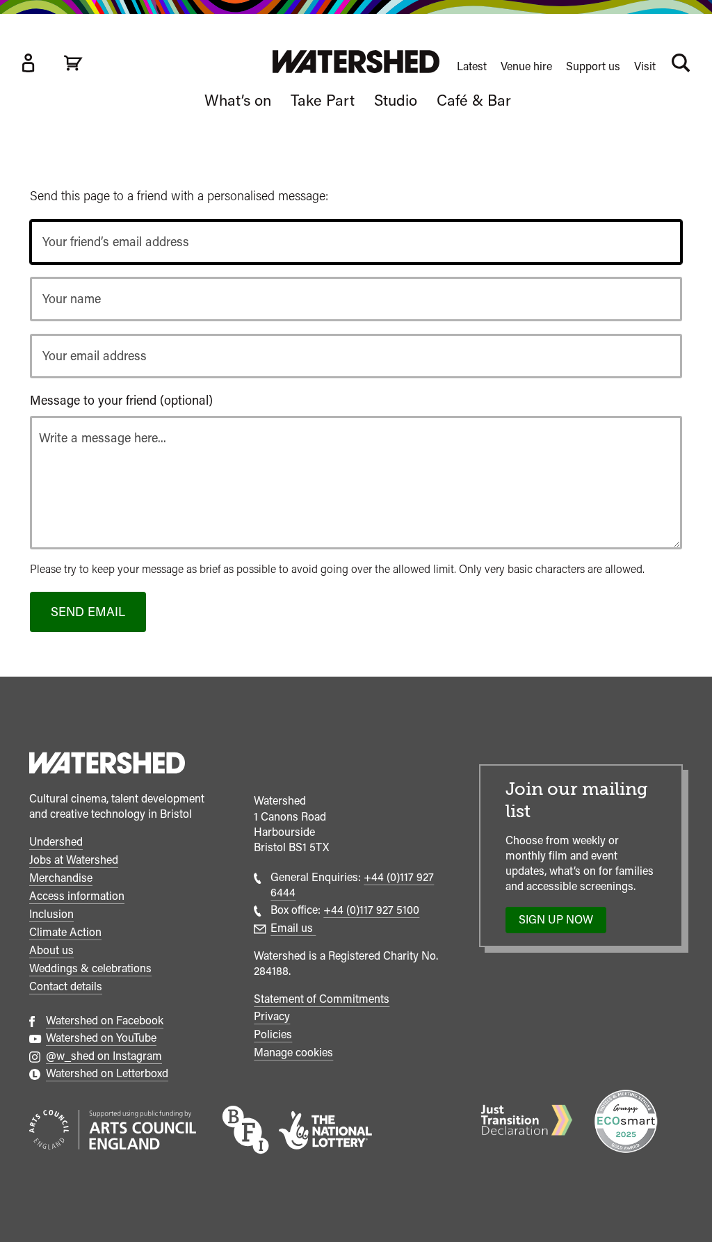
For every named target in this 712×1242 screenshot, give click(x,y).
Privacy (272, 1016)
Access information (76, 896)
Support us (593, 66)
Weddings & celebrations (90, 968)
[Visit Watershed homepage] (356, 61)
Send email (88, 611)
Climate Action (65, 932)
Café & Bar (474, 100)
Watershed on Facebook (104, 1020)
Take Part (323, 100)
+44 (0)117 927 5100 (371, 910)
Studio (395, 100)
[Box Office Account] (28, 63)
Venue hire (526, 66)
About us (51, 950)
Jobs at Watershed (73, 860)
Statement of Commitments (321, 999)
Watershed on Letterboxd (107, 1073)
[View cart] (73, 63)
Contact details (65, 986)
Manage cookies (293, 1052)
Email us (293, 928)
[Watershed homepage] (107, 765)
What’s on (237, 100)
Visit (645, 66)
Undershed (56, 842)
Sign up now (560, 923)
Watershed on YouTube (101, 1038)
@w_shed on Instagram (104, 1056)
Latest (472, 66)
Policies (273, 1034)
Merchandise (60, 878)
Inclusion (51, 914)
